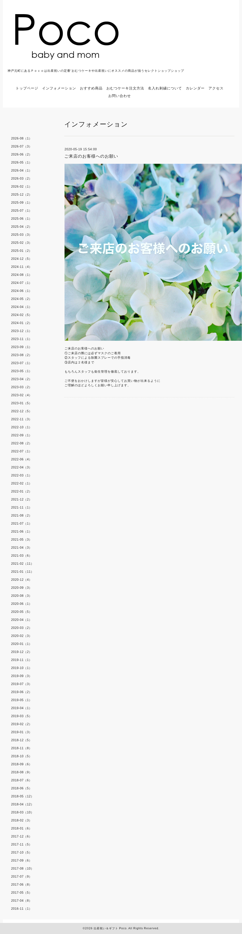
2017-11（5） (21, 844)
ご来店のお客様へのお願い (91, 156)
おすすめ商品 (91, 88)
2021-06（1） (21, 531)
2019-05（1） (21, 700)
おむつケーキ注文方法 (125, 88)
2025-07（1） (21, 210)
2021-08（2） (21, 515)
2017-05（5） (21, 892)
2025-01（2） (21, 250)
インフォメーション (59, 88)
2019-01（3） (21, 732)
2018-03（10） (22, 812)
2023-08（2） (21, 355)
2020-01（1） (21, 644)
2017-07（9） (21, 876)
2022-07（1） (21, 451)
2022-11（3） (21, 419)
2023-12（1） (21, 331)
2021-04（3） (21, 547)
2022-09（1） (21, 435)
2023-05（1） (21, 371)
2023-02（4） (21, 395)
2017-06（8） (21, 884)
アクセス (216, 88)
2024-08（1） (21, 275)
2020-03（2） (21, 628)
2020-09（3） (21, 587)
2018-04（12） (22, 804)
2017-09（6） (21, 860)
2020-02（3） (21, 636)
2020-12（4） (21, 579)
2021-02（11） (22, 563)
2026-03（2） (21, 178)
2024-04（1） (21, 307)
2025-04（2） (21, 226)
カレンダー (195, 88)
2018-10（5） (21, 756)
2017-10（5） (21, 852)
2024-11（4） (21, 267)
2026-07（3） (21, 146)
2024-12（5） (21, 259)
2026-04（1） (21, 170)
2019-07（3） (21, 684)
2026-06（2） (21, 154)
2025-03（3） (21, 234)
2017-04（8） (21, 900)
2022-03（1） (21, 475)
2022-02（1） (21, 483)
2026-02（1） (21, 186)
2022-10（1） (21, 427)
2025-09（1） (21, 202)
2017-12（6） (21, 836)
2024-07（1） (21, 283)
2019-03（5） (21, 716)
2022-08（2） (21, 443)
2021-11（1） (21, 507)
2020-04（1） (21, 620)
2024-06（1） (21, 291)
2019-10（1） (21, 668)
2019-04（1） (21, 708)
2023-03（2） (21, 387)
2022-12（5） (21, 411)
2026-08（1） (21, 138)
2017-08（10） (22, 868)
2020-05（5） (21, 612)
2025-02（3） (21, 242)
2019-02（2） (21, 724)
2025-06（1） (21, 218)
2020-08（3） (21, 595)
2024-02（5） (21, 315)
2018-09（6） (21, 764)
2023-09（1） (21, 347)
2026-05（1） (21, 162)
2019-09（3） (21, 676)
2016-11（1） (21, 908)
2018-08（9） (21, 772)
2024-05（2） (21, 299)
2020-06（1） (21, 604)
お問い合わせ (119, 95)
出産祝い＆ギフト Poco (110, 928)
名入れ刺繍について (165, 88)
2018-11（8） (21, 748)
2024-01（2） (21, 323)
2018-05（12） (22, 796)
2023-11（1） (21, 339)
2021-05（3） (21, 539)
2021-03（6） (21, 555)
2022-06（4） (21, 459)
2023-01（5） (21, 403)
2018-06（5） (21, 788)
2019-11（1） (21, 660)
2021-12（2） (21, 499)
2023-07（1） (21, 363)
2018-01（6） (21, 828)
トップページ (27, 88)
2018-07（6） (21, 780)
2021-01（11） (22, 571)
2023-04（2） (21, 379)
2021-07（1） (21, 523)
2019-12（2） (21, 652)
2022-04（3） (21, 467)
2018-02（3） (21, 820)
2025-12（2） (21, 194)
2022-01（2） (21, 491)
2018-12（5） (21, 740)
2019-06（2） (21, 692)
